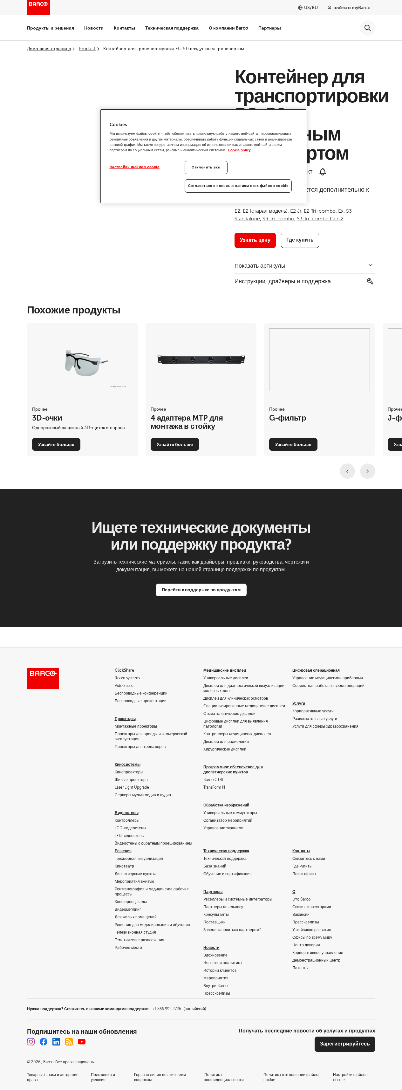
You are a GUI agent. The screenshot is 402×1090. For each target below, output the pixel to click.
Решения (123, 851)
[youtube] (81, 1041)
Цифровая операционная (316, 670)
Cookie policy (239, 150)
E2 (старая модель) (265, 211)
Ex (341, 211)
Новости (94, 28)
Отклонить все (206, 167)
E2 (237, 211)
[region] (203, 156)
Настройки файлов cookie (135, 167)
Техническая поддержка (172, 28)
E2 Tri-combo (320, 211)
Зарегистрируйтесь (345, 1044)
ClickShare (124, 670)
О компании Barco (228, 28)
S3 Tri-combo (278, 219)
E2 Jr (295, 211)
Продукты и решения (50, 28)
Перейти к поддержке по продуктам (201, 589)
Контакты (124, 28)
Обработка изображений (226, 805)
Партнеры (269, 28)
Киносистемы (127, 764)
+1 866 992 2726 (179, 1009)
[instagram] (31, 1041)
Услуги (298, 703)
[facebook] (43, 1041)
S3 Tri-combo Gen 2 (320, 219)
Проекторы (125, 718)
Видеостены (127, 813)
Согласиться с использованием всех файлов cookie (238, 186)
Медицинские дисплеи (224, 670)
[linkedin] (56, 1041)
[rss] (69, 1041)
